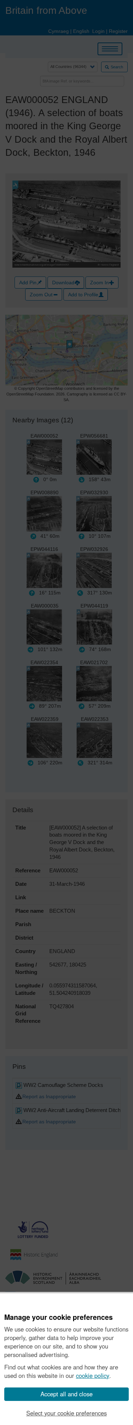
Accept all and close (66, 1394)
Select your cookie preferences (66, 1413)
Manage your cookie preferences (58, 1317)
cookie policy (92, 1375)
